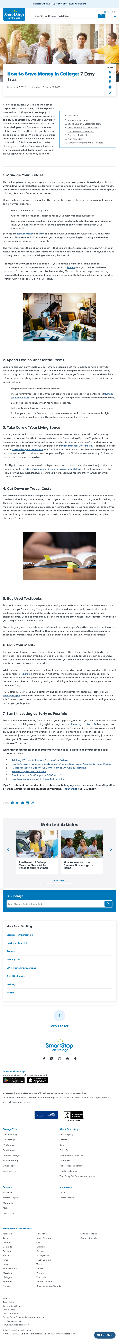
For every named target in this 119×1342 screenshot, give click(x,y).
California (7, 1242)
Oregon (40, 1251)
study (11, 119)
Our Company (66, 1134)
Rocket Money (25, 233)
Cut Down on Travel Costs (80, 131)
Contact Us (8, 1213)
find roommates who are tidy (76, 445)
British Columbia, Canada (48, 1285)
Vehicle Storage (10, 1134)
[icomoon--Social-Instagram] (59, 1058)
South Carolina (43, 1259)
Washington (42, 1272)
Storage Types (10, 1129)
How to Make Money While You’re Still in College (39, 779)
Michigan (7, 1277)
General (11, 951)
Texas (39, 1264)
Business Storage (11, 1155)
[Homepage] (14, 14)
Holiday (11, 984)
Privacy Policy (9, 1309)
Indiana (6, 1264)
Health (10, 992)
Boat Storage (9, 1150)
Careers (63, 1139)
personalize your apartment (27, 449)
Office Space (9, 1165)
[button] (101, 16)
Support (7, 1187)
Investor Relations (68, 1171)
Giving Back (65, 1150)
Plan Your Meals (75, 138)
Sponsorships (65, 1160)
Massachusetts (10, 1268)
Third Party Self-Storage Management (78, 1176)
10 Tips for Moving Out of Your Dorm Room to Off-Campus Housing (49, 767)
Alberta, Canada (44, 1281)
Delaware (7, 1251)
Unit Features (9, 1171)
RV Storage (8, 1144)
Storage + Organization (20, 934)
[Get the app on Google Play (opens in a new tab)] (14, 1080)
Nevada (7, 1285)
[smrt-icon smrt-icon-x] (51, 1058)
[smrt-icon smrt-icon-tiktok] (75, 1058)
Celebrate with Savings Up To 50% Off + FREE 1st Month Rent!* (60, 4)
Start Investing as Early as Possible (85, 142)
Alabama (7, 1233)
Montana (7, 1281)
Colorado (7, 1246)
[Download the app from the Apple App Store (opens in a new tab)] (37, 1080)
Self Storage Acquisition (70, 1165)
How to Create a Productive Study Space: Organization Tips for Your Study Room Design (61, 763)
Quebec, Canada (88, 1238)
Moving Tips (13, 959)
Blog (61, 1144)
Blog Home (59, 881)
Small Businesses (16, 976)
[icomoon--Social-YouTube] (67, 1058)
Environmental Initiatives (71, 1155)
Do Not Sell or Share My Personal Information (23, 1317)
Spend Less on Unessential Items (84, 123)
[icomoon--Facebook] (44, 1058)
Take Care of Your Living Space (83, 127)
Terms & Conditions (12, 1306)
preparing (24, 673)
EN (108, 11)
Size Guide (8, 1192)
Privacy (71, 267)
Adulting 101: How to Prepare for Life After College (40, 760)
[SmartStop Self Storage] (59, 1045)
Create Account (67, 1197)
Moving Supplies (11, 1197)
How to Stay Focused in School (29, 771)
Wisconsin (41, 1277)
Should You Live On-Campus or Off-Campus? (37, 775)
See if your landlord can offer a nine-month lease (54, 469)
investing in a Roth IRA (84, 724)
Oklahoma (41, 1246)
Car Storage (9, 1139)
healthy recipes (11, 695)
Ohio (38, 1242)
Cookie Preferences (12, 1313)
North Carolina (43, 1238)
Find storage (70, 788)
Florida (6, 1255)
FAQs (5, 1208)
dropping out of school (15, 134)
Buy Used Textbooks (77, 135)
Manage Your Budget (78, 120)
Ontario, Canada (88, 1233)
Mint (41, 233)
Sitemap (6, 1298)
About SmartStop (69, 1129)
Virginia (40, 1268)
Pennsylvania (42, 1255)
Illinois (6, 1259)
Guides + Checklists (17, 943)
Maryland (7, 1272)
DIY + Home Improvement (21, 967)
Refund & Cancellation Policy (16, 1324)
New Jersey (42, 1233)
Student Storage (11, 1160)
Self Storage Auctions (12, 1321)
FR (113, 11)
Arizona (6, 1238)
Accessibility (8, 1302)
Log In (62, 1192)
